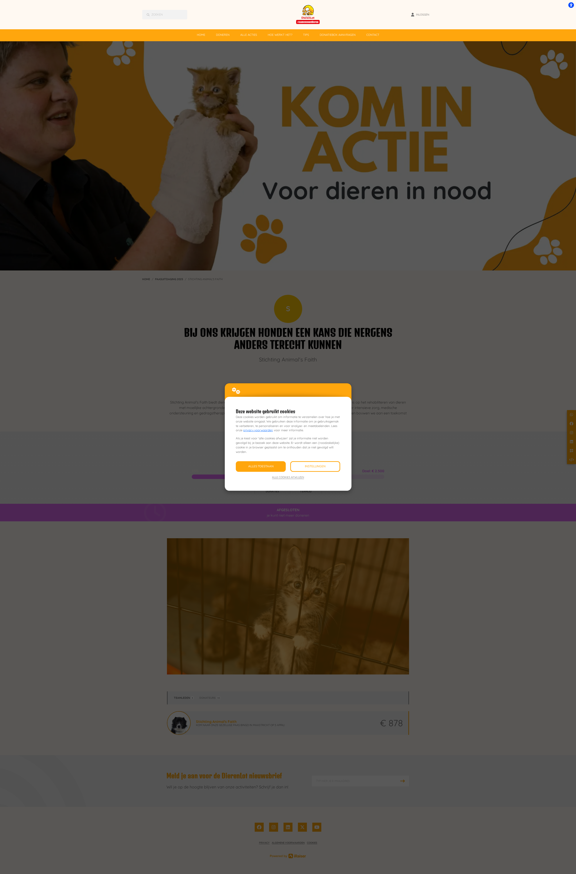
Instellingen (315, 466)
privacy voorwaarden (258, 430)
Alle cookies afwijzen (288, 477)
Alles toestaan (261, 466)
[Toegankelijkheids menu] (571, 5)
